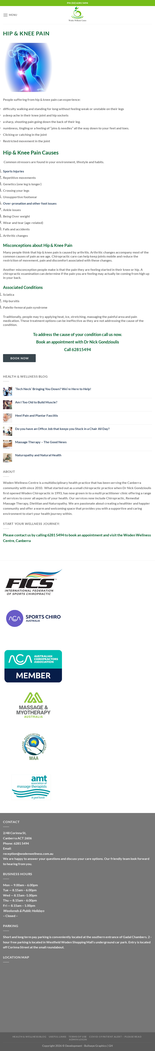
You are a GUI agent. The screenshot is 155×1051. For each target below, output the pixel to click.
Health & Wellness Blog (29, 1036)
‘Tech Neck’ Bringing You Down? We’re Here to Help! (53, 389)
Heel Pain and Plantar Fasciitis (36, 415)
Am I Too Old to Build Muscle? (36, 402)
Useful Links (57, 1036)
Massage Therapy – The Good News (41, 442)
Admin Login (78, 1039)
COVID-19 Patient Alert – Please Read (115, 1036)
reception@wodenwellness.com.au (28, 853)
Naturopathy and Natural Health (38, 455)
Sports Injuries (13, 171)
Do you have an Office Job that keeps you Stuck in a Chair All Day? (62, 429)
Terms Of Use (78, 1036)
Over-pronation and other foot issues (30, 203)
